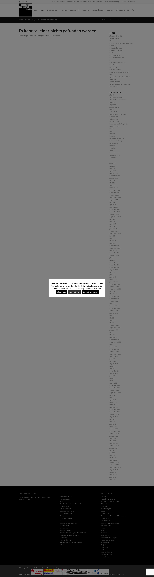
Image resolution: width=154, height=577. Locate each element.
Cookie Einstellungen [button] (90, 292)
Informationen (74, 292)
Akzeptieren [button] (61, 292)
